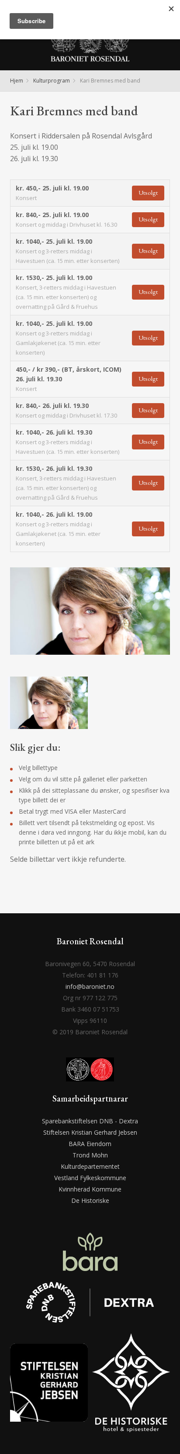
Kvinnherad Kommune (90, 1189)
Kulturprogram (51, 80)
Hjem (16, 80)
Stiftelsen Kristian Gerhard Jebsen (90, 1132)
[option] (90, 618)
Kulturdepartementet (90, 1166)
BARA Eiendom (90, 1144)
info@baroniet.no (90, 986)
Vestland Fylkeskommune (90, 1178)
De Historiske (90, 1200)
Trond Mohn (90, 1155)
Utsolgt (148, 192)
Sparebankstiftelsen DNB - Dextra (90, 1121)
